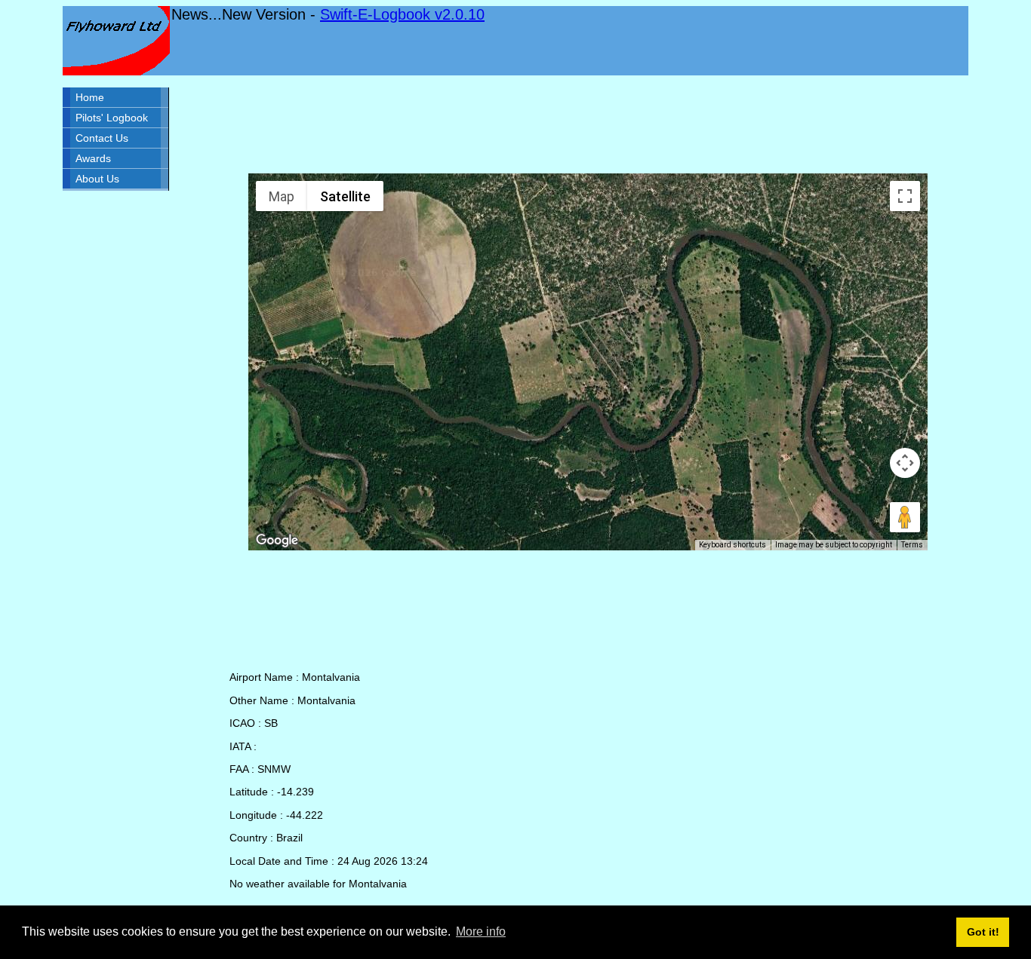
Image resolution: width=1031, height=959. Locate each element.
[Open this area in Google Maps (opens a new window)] (277, 540)
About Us (97, 179)
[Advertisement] (588, 124)
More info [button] (481, 931)
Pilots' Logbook (111, 118)
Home (89, 97)
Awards (93, 158)
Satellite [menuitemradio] (345, 196)
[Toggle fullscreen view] (905, 196)
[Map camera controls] (905, 463)
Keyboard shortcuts (732, 545)
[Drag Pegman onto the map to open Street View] (905, 517)
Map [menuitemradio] (281, 196)
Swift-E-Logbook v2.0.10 (402, 14)
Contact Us (101, 138)
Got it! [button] (983, 932)
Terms (912, 545)
